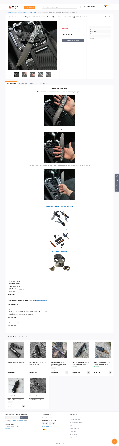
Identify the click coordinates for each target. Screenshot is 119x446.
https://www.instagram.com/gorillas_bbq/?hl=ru (43, 423)
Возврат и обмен (27, 1)
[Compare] (25, 345)
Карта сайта (72, 432)
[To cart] (66, 372)
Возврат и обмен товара (75, 419)
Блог (54, 1)
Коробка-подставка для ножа (16, 362)
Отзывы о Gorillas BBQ (74, 428)
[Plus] (66, 377)
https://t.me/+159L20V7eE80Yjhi (46, 423)
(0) (66, 25)
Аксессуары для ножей (59, 230)
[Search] (43, 7)
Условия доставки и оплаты (76, 426)
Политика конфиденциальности (42, 1)
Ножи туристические (31, 12)
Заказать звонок (86, 7)
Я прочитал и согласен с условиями (17, 421)
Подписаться (24, 417)
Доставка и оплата (16, 1)
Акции (71, 437)
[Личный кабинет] (117, 189)
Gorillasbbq (71, 21)
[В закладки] (105, 16)
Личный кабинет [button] (109, 1)
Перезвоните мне (9, 428)
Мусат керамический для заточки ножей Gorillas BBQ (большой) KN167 (58, 364)
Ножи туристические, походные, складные (17, 12)
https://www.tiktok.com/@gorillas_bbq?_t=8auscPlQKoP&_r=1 (50, 423)
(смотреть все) (100, 23)
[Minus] (53, 377)
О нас (7, 1)
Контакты (72, 429)
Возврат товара (73, 431)
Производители (73, 434)
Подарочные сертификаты (75, 436)
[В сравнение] (109, 16)
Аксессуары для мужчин (59, 251)
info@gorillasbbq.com (47, 426)
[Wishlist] (25, 342)
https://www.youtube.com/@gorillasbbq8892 (53, 423)
